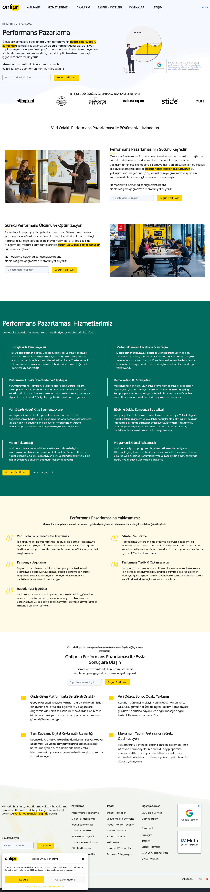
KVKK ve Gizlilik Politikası (53, 886)
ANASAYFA (33, 7)
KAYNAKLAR (136, 7)
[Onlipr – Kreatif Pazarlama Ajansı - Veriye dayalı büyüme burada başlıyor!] (10, 7)
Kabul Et (24, 879)
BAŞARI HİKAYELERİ (110, 7)
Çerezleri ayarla (65, 879)
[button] (83, 858)
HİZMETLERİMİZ (58, 7)
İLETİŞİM (157, 7)
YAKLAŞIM (83, 7)
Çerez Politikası (33, 886)
